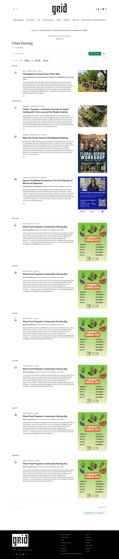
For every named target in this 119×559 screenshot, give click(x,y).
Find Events (94, 54)
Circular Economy (48, 20)
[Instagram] (101, 9)
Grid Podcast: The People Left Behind (93, 20)
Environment (30, 20)
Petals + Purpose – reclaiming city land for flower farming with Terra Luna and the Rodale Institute (45, 110)
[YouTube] (103, 9)
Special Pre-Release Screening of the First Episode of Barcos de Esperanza (47, 182)
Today (21, 60)
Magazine (88, 548)
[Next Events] (16, 60)
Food (38, 20)
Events (59, 20)
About (87, 534)
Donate (88, 543)
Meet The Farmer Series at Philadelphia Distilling (45, 137)
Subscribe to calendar (94, 513)
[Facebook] (96, 9)
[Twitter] (98, 9)
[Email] (106, 9)
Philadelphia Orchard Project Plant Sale (41, 74)
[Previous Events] (13, 60)
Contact (88, 551)
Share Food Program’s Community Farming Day (45, 226)
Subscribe (75, 20)
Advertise (67, 20)
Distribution (89, 545)
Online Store (89, 540)
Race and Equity (18, 20)
